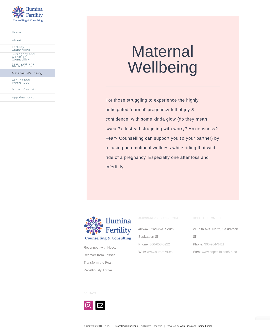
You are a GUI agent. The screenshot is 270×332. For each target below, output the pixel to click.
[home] (108, 220)
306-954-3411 (214, 244)
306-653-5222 (160, 244)
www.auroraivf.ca (160, 252)
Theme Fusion (204, 326)
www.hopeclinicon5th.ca (219, 252)
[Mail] (100, 305)
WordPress (186, 326)
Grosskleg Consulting (126, 326)
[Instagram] (88, 305)
